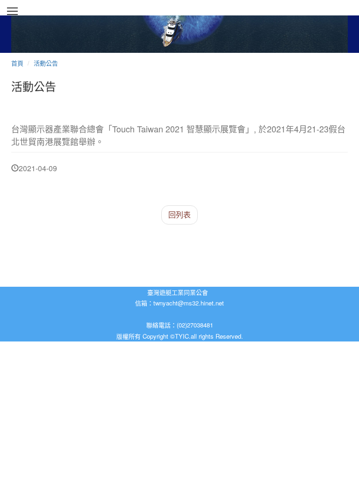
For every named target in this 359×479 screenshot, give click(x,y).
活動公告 (46, 62)
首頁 (17, 62)
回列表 (179, 214)
